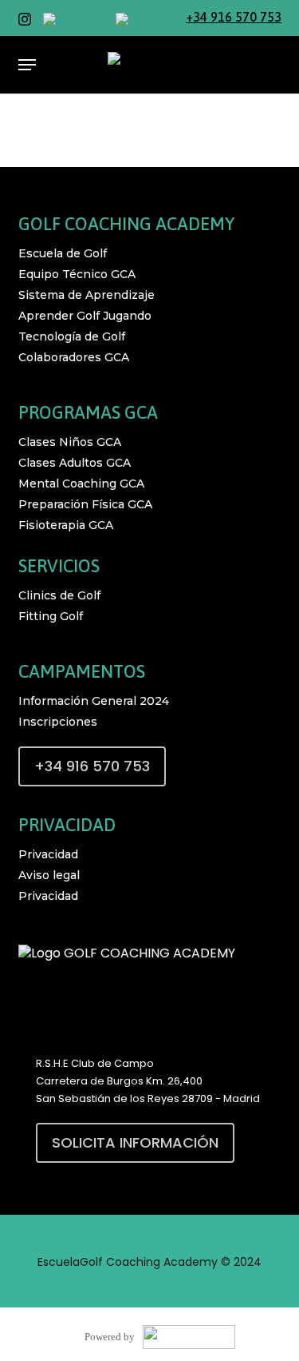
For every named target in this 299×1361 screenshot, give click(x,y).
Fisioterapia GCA (65, 525)
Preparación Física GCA (85, 504)
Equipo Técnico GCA (77, 274)
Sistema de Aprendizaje (86, 295)
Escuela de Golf (62, 253)
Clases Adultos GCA (74, 463)
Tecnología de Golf (71, 336)
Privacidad (48, 854)
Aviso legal (49, 875)
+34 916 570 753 (233, 17)
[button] (27, 65)
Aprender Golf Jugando (84, 315)
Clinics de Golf (59, 595)
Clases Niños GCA (69, 442)
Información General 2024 (93, 701)
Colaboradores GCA (73, 357)
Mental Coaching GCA (81, 483)
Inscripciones (57, 721)
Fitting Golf (50, 616)
